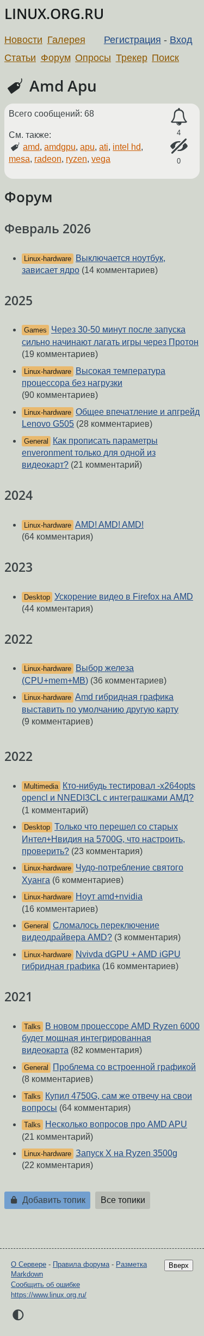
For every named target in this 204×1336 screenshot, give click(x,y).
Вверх (179, 1265)
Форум (56, 57)
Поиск (165, 57)
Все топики (123, 1200)
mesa (19, 159)
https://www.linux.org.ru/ (48, 1295)
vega (100, 159)
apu (87, 147)
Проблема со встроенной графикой (124, 1067)
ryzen (76, 159)
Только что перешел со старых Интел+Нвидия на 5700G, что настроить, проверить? (103, 839)
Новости (23, 39)
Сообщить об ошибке (45, 1284)
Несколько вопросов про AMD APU (116, 1124)
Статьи (20, 57)
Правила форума (81, 1264)
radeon (47, 159)
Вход (181, 39)
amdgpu (60, 147)
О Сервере (28, 1264)
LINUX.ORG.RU (54, 13)
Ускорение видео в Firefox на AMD (123, 596)
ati (103, 147)
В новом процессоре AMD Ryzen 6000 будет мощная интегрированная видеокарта (111, 1038)
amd (31, 147)
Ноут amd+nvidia (109, 896)
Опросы (93, 57)
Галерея (66, 39)
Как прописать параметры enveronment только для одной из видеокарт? (90, 453)
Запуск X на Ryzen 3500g (126, 1153)
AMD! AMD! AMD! (109, 524)
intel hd (127, 147)
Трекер (131, 57)
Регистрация (132, 39)
